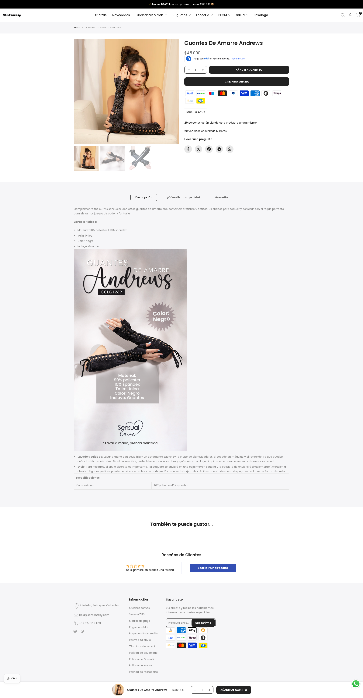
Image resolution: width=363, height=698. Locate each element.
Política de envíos (140, 665)
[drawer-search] (343, 15)
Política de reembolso (143, 672)
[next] (171, 92)
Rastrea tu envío (140, 640)
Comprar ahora (237, 81)
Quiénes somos (139, 608)
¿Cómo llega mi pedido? (183, 197)
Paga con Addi (138, 627)
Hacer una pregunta (198, 139)
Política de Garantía (142, 659)
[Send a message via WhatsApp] (356, 684)
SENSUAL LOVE (195, 112)
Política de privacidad (143, 653)
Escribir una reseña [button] (213, 568)
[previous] (81, 92)
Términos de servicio (143, 646)
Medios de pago (139, 621)
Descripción (143, 197)
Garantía (221, 197)
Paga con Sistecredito (143, 633)
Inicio (77, 27)
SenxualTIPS (137, 614)
